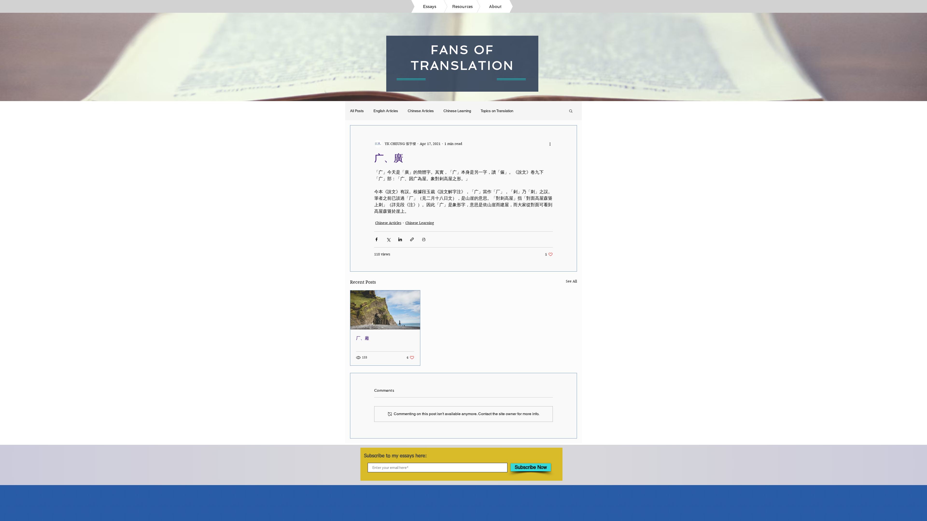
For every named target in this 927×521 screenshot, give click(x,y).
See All (571, 281)
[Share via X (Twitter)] (388, 239)
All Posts (357, 111)
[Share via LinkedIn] (400, 239)
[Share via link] (412, 239)
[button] (571, 111)
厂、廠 (362, 338)
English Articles (385, 111)
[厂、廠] (385, 309)
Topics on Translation (497, 111)
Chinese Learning (457, 111)
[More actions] (550, 144)
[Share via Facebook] (376, 239)
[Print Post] (423, 239)
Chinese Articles (421, 111)
